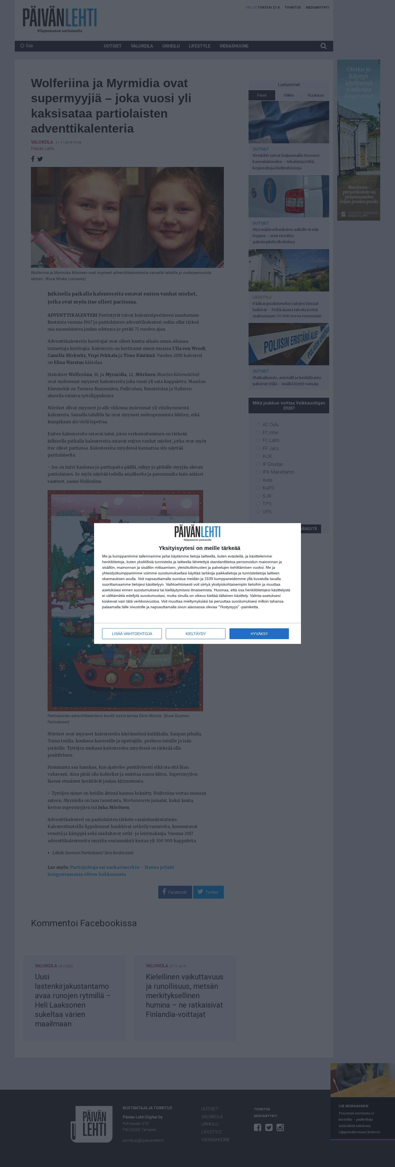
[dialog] (197, 583)
